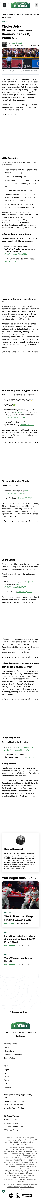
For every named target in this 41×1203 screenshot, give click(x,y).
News (6, 1066)
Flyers (6, 1080)
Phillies (5, 21)
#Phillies (21, 747)
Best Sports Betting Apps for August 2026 (19, 1096)
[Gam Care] (18, 1195)
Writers (22, 1032)
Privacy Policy (9, 1051)
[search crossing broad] (36, 5)
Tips (15, 1032)
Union (6, 1083)
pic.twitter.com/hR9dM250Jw (16, 254)
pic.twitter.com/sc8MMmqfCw (16, 750)
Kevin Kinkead (16, 43)
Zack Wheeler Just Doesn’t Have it (18, 960)
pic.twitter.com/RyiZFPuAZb (15, 417)
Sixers (6, 1076)
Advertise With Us (18, 1012)
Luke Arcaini (9, 923)
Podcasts (32, 1032)
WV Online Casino (11, 1130)
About (7, 1032)
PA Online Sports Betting (14, 1101)
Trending (7, 1087)
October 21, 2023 (11, 261)
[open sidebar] (4, 5)
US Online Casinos (11, 1116)
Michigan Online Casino (13, 1127)
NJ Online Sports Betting (14, 1108)
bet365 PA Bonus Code (13, 1105)
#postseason (20, 412)
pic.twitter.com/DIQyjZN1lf (15, 587)
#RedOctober (30, 747)
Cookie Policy (9, 1058)
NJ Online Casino (11, 1123)
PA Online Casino (11, 1120)
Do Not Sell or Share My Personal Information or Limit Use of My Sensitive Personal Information (20, 1187)
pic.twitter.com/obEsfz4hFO (15, 493)
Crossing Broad (10, 1044)
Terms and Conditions (13, 1054)
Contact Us (20, 1036)
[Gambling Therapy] (27, 1195)
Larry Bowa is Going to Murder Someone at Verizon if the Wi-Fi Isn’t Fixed (20, 939)
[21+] (11, 1195)
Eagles (6, 1070)
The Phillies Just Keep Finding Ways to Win (18, 918)
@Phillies (31, 582)
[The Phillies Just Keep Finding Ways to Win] (20, 895)
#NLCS (28, 491)
